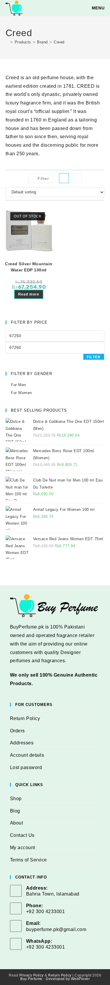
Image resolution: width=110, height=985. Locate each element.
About (16, 822)
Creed (59, 42)
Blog (15, 810)
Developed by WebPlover (68, 979)
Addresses (22, 742)
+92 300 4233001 (45, 947)
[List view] (77, 178)
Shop (16, 798)
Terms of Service (28, 859)
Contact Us (22, 835)
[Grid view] (64, 178)
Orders (17, 730)
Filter (94, 357)
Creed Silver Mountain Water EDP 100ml (29, 266)
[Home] (7, 42)
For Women (21, 393)
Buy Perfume (31, 979)
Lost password (26, 767)
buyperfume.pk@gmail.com (56, 929)
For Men (18, 385)
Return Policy (25, 718)
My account (22, 847)
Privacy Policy (31, 975)
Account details (27, 755)
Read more (28, 294)
